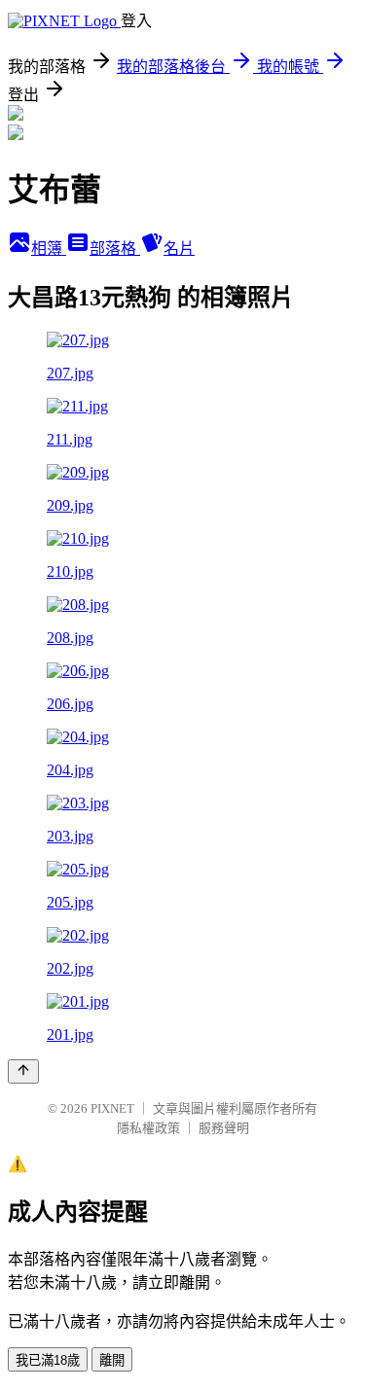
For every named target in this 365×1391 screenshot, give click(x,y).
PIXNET (112, 1108)
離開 (112, 1360)
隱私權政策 (148, 1128)
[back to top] (23, 1071)
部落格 (115, 248)
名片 (179, 248)
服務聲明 (224, 1128)
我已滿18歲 (48, 1360)
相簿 (48, 248)
